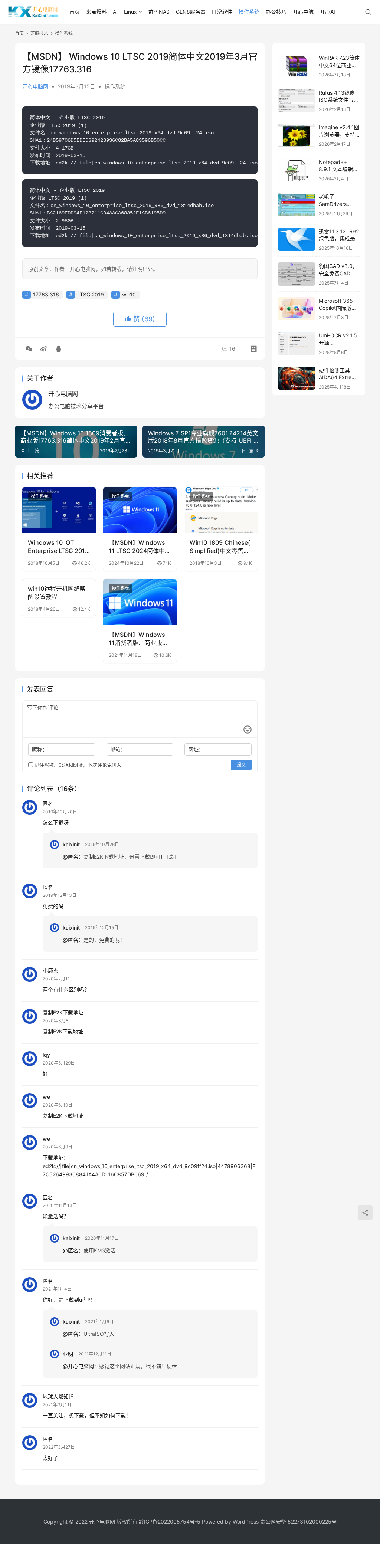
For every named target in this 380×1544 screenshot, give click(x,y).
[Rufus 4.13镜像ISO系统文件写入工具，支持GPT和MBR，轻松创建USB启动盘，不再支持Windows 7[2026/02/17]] (296, 100)
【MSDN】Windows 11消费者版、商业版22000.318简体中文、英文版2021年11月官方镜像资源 (139, 639)
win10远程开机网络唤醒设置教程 (57, 592)
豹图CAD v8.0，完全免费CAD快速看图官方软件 (338, 273)
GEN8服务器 (191, 12)
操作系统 (249, 12)
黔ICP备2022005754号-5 (170, 1521)
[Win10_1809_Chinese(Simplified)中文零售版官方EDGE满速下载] (221, 510)
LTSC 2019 (90, 294)
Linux (130, 12)
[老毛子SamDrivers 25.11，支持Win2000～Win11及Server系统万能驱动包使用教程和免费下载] (296, 204)
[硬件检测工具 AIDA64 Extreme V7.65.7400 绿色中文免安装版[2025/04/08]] (296, 378)
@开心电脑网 (78, 1366)
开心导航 (303, 12)
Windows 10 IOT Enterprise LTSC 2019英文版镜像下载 (58, 547)
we (46, 1097)
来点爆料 (96, 12)
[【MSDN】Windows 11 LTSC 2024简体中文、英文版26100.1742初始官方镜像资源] (140, 510)
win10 (129, 294)
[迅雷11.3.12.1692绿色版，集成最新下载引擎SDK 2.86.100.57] (296, 239)
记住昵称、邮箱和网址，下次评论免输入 (77, 765)
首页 (74, 12)
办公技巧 (276, 12)
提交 (241, 764)
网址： (196, 749)
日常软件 (222, 12)
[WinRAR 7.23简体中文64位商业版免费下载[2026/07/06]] (296, 66)
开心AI (327, 12)
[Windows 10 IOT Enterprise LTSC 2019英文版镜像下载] (59, 510)
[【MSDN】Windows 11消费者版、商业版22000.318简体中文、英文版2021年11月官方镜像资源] (140, 602)
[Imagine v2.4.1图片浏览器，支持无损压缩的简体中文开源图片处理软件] (296, 135)
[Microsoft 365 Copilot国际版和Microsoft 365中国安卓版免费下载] (296, 309)
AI (115, 12)
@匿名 (70, 856)
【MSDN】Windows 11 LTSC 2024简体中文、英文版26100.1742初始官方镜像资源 (137, 547)
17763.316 (46, 294)
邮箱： (118, 749)
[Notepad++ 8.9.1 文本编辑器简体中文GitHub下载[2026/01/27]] (296, 170)
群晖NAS (159, 12)
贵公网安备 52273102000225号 (298, 1521)
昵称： (40, 749)
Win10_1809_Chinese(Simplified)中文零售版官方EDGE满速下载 (220, 547)
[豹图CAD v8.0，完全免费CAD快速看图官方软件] (296, 274)
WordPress (246, 1521)
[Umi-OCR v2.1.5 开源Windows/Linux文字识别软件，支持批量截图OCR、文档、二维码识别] (296, 343)
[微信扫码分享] (29, 348)
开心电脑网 (35, 86)
